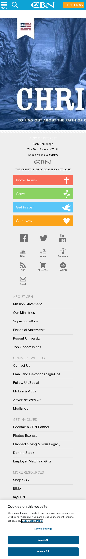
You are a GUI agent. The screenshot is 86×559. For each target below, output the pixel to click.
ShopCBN (43, 270)
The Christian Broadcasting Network (43, 169)
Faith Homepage (43, 144)
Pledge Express (25, 436)
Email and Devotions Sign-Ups (36, 374)
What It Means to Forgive (43, 154)
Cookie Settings (43, 528)
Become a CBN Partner (31, 427)
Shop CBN (21, 480)
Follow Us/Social (26, 383)
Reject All (43, 540)
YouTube (63, 238)
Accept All (43, 551)
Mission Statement (27, 304)
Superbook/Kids (25, 321)
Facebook (23, 238)
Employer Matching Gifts (32, 461)
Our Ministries (24, 313)
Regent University (27, 338)
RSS (23, 270)
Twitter (43, 238)
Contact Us (21, 365)
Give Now (73, 5)
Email (23, 284)
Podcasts (63, 256)
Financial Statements (29, 330)
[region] (43, 529)
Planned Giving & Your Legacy (36, 444)
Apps (43, 256)
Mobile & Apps (24, 391)
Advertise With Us (27, 400)
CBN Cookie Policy (32, 521)
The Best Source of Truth (43, 149)
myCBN (63, 270)
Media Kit (20, 408)
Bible (23, 256)
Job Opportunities (27, 347)
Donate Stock (23, 453)
